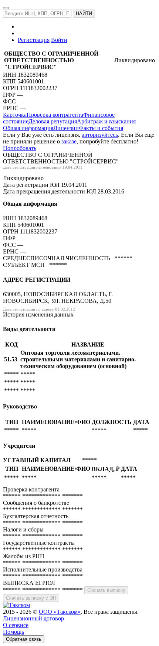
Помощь (13, 632)
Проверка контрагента (55, 115)
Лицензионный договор (33, 618)
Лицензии (66, 128)
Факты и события (101, 128)
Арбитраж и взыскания (106, 121)
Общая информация (28, 128)
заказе (69, 141)
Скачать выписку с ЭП (31, 598)
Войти (59, 40)
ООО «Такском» (60, 612)
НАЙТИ (84, 13)
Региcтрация (34, 40)
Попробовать (19, 148)
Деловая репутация (52, 121)
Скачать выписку (106, 590)
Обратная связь (23, 639)
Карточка (15, 115)
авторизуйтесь (100, 135)
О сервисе (15, 625)
